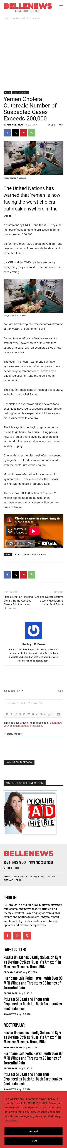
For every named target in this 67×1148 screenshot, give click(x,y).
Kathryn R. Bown (15, 124)
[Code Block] (37, 714)
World (16, 18)
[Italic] (11, 714)
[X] (15, 132)
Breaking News (13, 972)
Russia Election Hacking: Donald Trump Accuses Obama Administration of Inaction (18, 602)
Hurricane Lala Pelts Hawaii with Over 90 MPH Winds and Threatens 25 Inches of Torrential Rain (33, 983)
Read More (11, 1120)
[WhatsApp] (31, 132)
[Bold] (7, 714)
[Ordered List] (24, 714)
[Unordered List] (28, 714)
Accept (33, 1131)
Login (59, 690)
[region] (33, 1119)
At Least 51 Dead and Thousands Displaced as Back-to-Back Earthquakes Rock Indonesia (33, 1004)
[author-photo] (33, 639)
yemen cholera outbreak (35, 554)
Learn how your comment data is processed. (33, 724)
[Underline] (15, 714)
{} (45, 714)
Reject (33, 1140)
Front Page (10, 993)
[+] (50, 714)
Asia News (10, 1014)
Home (7, 18)
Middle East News (31, 18)
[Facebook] (7, 132)
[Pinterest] (23, 132)
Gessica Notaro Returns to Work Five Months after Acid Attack (49, 600)
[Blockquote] (33, 714)
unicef (17, 554)
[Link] (41, 714)
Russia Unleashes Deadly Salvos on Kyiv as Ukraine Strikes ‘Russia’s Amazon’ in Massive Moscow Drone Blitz (32, 962)
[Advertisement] (33, 55)
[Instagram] (17, 936)
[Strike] (20, 714)
